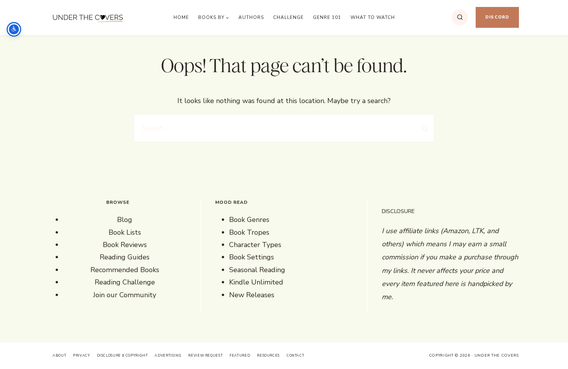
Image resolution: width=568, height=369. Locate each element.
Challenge (288, 17)
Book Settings (251, 257)
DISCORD (497, 17)
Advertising (168, 355)
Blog (124, 219)
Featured (240, 355)
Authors (251, 17)
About (59, 355)
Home (181, 17)
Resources (268, 355)
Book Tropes (249, 232)
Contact (295, 355)
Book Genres (249, 219)
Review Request (205, 355)
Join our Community (124, 295)
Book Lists (125, 232)
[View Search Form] (460, 17)
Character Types (255, 244)
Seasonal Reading (257, 269)
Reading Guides (125, 257)
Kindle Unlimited (256, 282)
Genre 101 (327, 17)
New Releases (251, 295)
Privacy (81, 355)
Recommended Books (124, 269)
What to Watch (372, 17)
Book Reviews (125, 244)
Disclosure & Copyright (122, 355)
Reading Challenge (125, 282)
